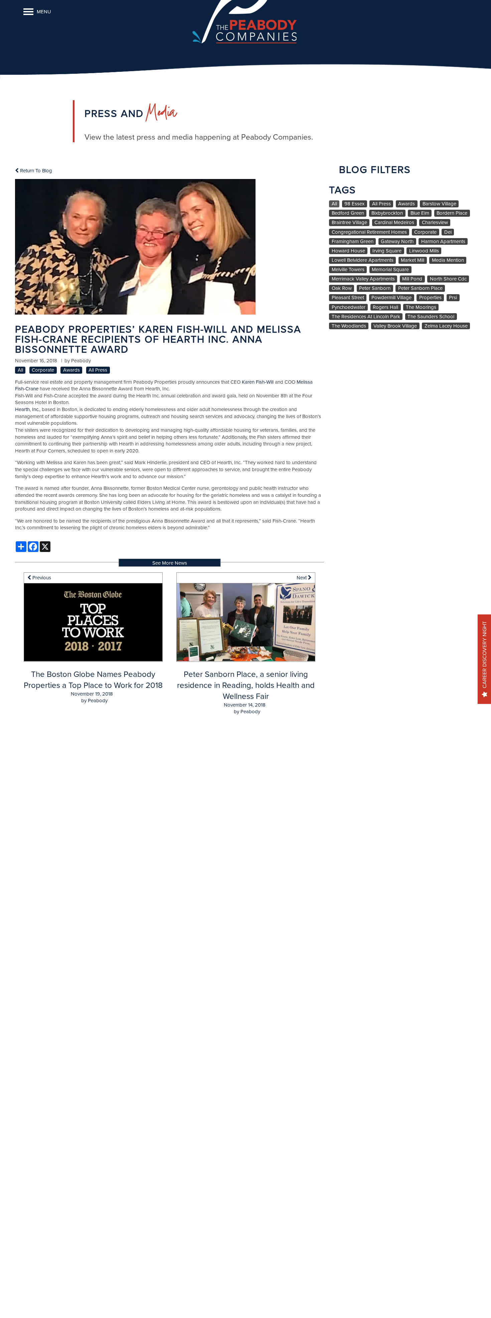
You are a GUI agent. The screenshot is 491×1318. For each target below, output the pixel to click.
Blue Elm (420, 213)
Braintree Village (349, 222)
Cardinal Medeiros (394, 222)
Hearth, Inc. (27, 409)
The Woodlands (349, 326)
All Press (98, 370)
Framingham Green (352, 241)
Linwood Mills (424, 250)
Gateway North (397, 241)
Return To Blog (35, 170)
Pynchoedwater (348, 307)
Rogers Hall (385, 307)
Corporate (43, 370)
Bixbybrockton (387, 213)
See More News (169, 562)
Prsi (453, 297)
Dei (448, 232)
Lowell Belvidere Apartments (362, 260)
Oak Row (342, 288)
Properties (430, 297)
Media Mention (448, 260)
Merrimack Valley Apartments (363, 278)
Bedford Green (348, 213)
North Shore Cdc (448, 278)
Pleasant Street (348, 297)
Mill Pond (412, 278)
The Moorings (421, 307)
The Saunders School (430, 316)
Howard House (348, 250)
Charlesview (435, 222)
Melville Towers (348, 269)
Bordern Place (452, 213)
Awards (71, 370)
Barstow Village (439, 203)
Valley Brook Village (395, 326)
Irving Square (386, 250)
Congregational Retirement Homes (369, 232)
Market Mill (412, 260)
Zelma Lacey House (446, 326)
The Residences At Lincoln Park (366, 316)
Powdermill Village (391, 297)
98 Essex (354, 203)
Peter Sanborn (374, 288)
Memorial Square (390, 269)
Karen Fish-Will (258, 381)
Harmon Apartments (443, 241)
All (20, 370)
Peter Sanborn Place (420, 288)
